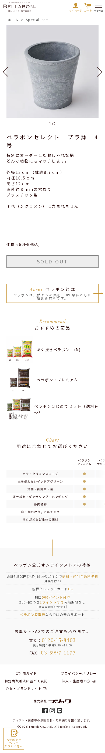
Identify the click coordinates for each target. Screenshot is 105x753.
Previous (8, 71)
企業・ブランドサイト (24, 688)
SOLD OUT (52, 261)
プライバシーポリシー (79, 673)
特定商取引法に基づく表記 (26, 681)
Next (97, 71)
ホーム (13, 19)
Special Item (37, 19)
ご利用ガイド (26, 673)
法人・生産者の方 (76, 681)
